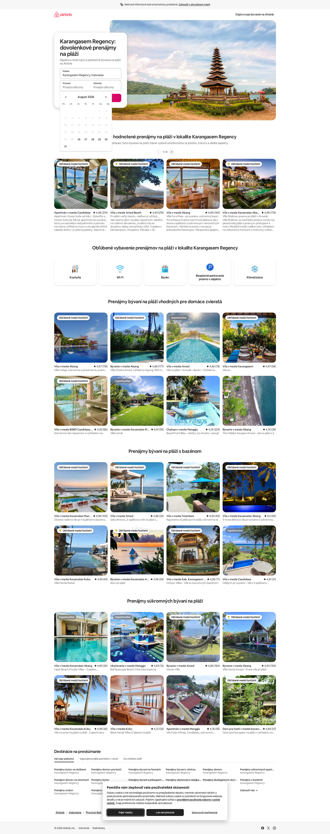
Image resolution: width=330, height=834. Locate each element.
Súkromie (84, 828)
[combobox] (90, 75)
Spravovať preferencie (204, 812)
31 (65, 146)
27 (85, 139)
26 (79, 139)
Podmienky (99, 828)
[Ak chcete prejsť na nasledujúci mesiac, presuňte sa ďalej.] (106, 97)
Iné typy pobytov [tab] (64, 758)
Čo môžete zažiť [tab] (132, 758)
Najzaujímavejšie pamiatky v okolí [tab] (99, 758)
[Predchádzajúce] (158, 152)
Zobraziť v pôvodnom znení (194, 4)
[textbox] (75, 87)
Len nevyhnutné (165, 812)
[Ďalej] (171, 152)
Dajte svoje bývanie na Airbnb (255, 14)
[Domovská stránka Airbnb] (63, 14)
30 (106, 139)
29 (99, 139)
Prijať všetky (125, 812)
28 (92, 139)
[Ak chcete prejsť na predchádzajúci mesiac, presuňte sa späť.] (66, 97)
